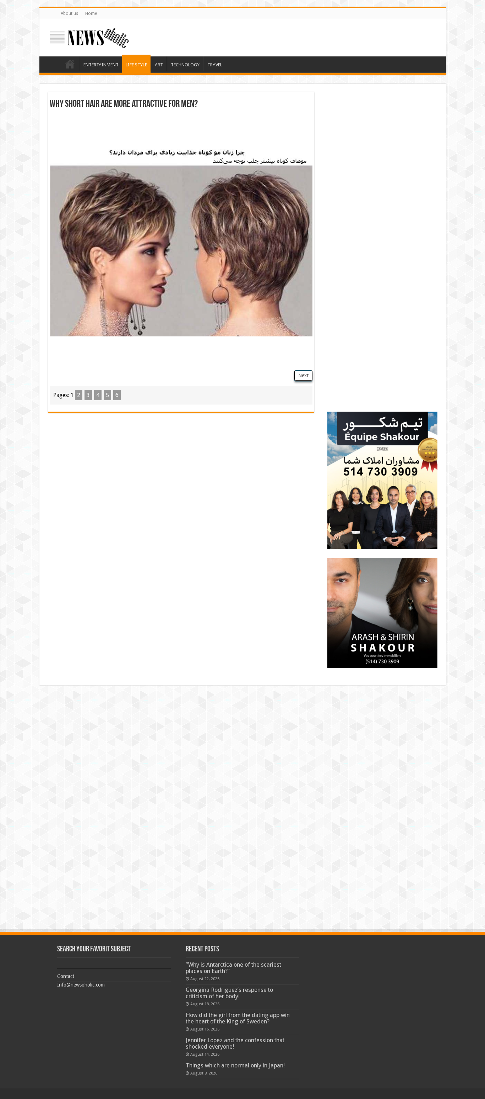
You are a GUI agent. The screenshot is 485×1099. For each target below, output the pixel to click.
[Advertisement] (181, 129)
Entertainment (101, 64)
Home (91, 13)
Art (159, 64)
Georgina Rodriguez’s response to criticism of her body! (229, 993)
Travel (214, 64)
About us (69, 13)
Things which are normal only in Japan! (235, 1065)
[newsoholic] (89, 36)
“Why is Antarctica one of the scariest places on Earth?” (233, 967)
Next (303, 375)
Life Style (136, 64)
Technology (185, 64)
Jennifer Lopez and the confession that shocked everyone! (235, 1043)
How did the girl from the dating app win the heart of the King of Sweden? (238, 1018)
